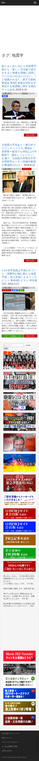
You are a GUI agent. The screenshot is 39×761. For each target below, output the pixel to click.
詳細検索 (28, 345)
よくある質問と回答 (9, 746)
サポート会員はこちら (12, 336)
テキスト (26, 169)
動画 (5, 96)
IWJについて (7, 738)
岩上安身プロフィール (10, 733)
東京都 (32, 93)
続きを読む (30, 135)
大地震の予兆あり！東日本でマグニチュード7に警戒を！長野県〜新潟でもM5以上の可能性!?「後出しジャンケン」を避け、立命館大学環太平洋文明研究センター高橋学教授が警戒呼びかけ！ (19, 154)
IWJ (3, 3)
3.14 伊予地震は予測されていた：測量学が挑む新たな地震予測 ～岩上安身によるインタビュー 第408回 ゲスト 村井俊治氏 (19, 277)
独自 (21, 290)
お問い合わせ (7, 751)
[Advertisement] (19, 27)
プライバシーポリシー (10, 742)
